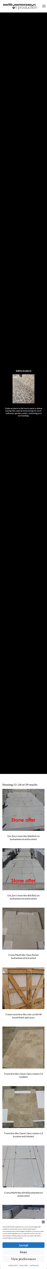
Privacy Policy (23, 1265)
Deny (23, 1252)
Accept (23, 1245)
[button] (43, 1222)
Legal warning (34, 1265)
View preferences (23, 1259)
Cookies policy (13, 1265)
